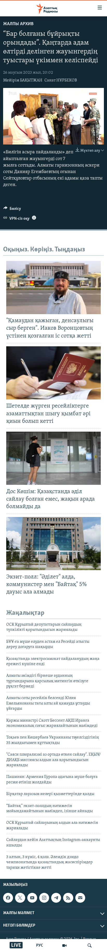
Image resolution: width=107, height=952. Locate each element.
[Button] (12, 210)
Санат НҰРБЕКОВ (60, 80)
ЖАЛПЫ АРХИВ (18, 24)
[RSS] (68, 898)
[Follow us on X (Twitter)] (20, 898)
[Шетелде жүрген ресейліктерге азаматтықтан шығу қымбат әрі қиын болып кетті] (53, 372)
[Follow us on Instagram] (44, 898)
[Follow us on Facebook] (8, 898)
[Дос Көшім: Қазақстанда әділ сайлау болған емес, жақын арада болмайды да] (53, 458)
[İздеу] (89, 945)
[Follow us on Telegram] (56, 898)
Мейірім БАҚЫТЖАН (22, 80)
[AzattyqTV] (64, 945)
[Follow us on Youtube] (32, 898)
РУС (39, 945)
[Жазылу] (80, 898)
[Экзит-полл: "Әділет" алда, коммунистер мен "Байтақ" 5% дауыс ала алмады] (53, 543)
